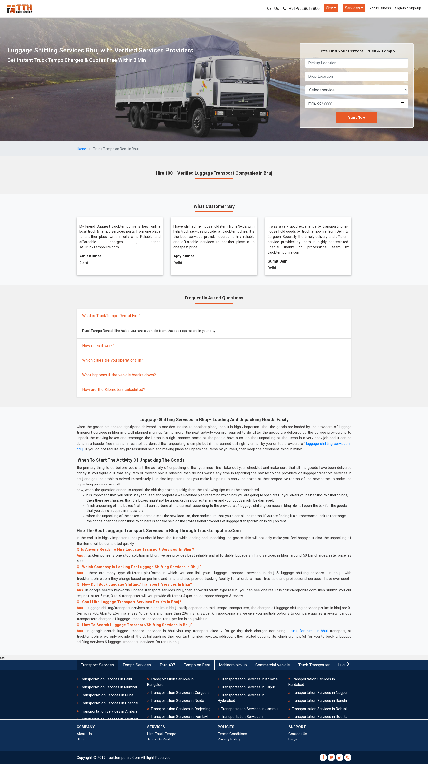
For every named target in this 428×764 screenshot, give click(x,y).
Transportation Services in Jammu (249, 709)
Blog (80, 739)
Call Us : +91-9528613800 (293, 8)
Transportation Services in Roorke (320, 716)
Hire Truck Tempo (161, 734)
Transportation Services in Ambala (108, 711)
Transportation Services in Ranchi (319, 700)
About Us (84, 734)
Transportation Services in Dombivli (179, 716)
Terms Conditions (232, 734)
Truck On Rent (158, 739)
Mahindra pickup (233, 665)
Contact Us (297, 734)
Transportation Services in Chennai (109, 703)
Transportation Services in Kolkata (249, 679)
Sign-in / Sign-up (408, 8)
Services (352, 8)
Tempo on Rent (197, 665)
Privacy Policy (229, 739)
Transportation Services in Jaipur (248, 687)
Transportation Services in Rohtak (320, 709)
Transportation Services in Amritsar (109, 719)
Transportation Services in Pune (106, 695)
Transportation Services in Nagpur (320, 692)
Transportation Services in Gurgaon (179, 692)
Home (81, 149)
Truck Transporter (314, 665)
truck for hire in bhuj (308, 631)
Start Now (356, 117)
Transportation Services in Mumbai (108, 687)
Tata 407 (167, 665)
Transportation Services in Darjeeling (180, 709)
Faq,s (292, 739)
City (329, 8)
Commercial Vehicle (272, 665)
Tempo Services (136, 665)
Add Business (380, 8)
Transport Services (97, 665)
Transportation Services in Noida (177, 700)
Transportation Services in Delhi (106, 679)
